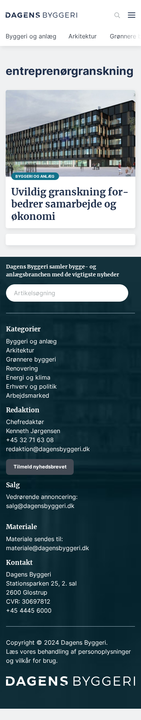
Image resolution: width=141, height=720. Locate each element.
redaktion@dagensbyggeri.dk (48, 449)
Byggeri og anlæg (31, 36)
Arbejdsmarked (27, 395)
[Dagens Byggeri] (41, 15)
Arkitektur (82, 36)
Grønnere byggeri (31, 359)
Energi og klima (28, 377)
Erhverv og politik (31, 386)
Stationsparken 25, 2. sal (41, 583)
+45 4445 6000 (29, 610)
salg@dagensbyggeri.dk (40, 505)
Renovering (22, 368)
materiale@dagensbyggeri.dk (47, 548)
